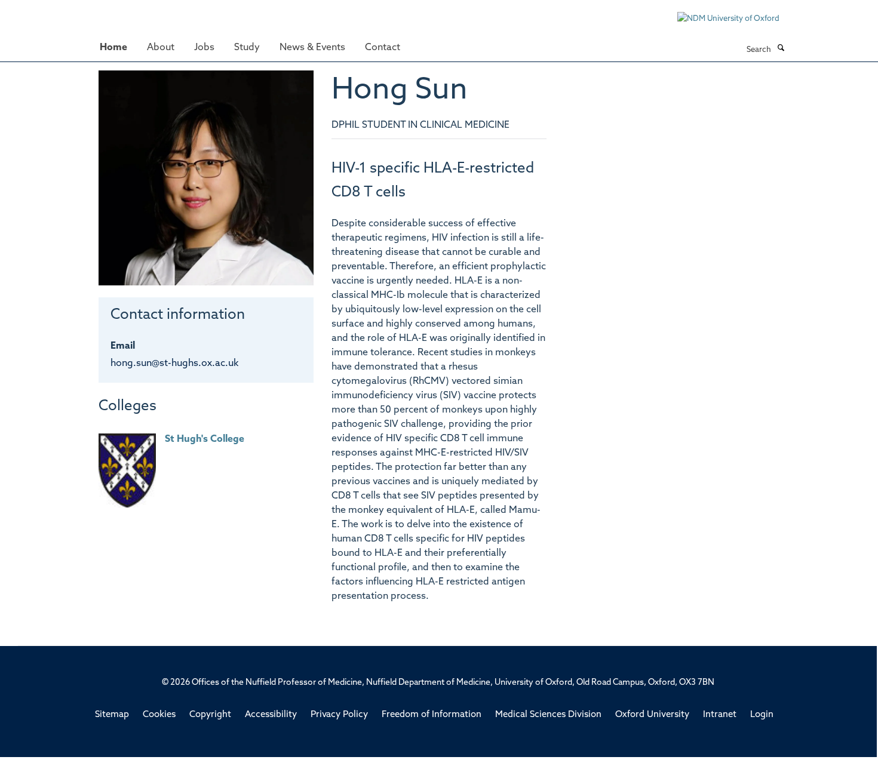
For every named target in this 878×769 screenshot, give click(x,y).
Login (761, 714)
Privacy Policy (339, 714)
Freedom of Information (431, 714)
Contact (382, 48)
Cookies (159, 714)
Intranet (719, 714)
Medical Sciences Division (548, 714)
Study (247, 48)
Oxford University (652, 714)
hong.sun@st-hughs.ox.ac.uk (174, 363)
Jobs (204, 48)
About (160, 48)
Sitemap (112, 714)
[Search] (780, 49)
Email (122, 346)
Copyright (210, 714)
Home (113, 48)
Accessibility (271, 714)
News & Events (312, 48)
